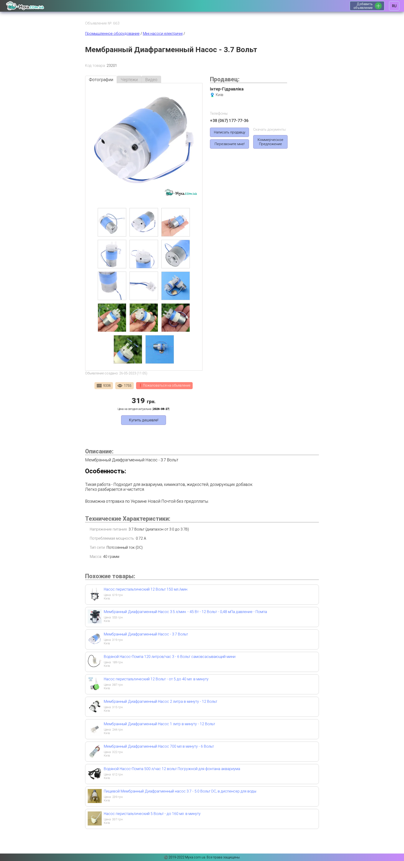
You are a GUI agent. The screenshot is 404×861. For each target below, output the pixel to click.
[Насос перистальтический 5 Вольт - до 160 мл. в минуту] (95, 824)
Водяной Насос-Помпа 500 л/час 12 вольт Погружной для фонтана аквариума (172, 769)
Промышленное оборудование (112, 33)
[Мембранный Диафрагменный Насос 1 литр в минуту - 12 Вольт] (95, 734)
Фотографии (101, 79)
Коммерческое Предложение (270, 142)
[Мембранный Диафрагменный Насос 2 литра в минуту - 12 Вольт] (95, 711)
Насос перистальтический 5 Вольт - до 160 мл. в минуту (152, 813)
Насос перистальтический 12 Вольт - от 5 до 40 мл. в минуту (156, 679)
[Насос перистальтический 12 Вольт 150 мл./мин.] (95, 599)
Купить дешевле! (143, 420)
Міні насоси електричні (163, 33)
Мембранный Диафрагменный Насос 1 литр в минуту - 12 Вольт (159, 724)
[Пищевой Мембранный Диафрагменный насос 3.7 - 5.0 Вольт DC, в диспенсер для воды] (95, 801)
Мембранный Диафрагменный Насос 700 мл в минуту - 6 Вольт (159, 746)
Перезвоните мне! (230, 144)
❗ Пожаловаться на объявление (164, 385)
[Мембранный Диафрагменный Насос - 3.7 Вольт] (95, 644)
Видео (151, 79)
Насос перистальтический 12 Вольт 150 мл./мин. (146, 589)
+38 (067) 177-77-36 (229, 120)
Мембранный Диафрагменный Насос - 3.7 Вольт (146, 634)
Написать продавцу (229, 132)
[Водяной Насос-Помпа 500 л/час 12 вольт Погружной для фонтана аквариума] (95, 779)
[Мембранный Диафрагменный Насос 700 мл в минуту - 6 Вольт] (95, 756)
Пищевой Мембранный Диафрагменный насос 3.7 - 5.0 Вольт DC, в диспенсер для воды (180, 791)
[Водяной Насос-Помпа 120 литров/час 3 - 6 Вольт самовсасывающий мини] (95, 666)
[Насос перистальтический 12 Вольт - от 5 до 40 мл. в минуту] (95, 689)
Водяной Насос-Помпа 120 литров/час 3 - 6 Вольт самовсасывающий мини (169, 656)
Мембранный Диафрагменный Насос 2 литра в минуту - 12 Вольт (160, 701)
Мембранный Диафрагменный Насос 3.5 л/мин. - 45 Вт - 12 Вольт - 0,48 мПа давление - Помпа (185, 612)
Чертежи (129, 79)
